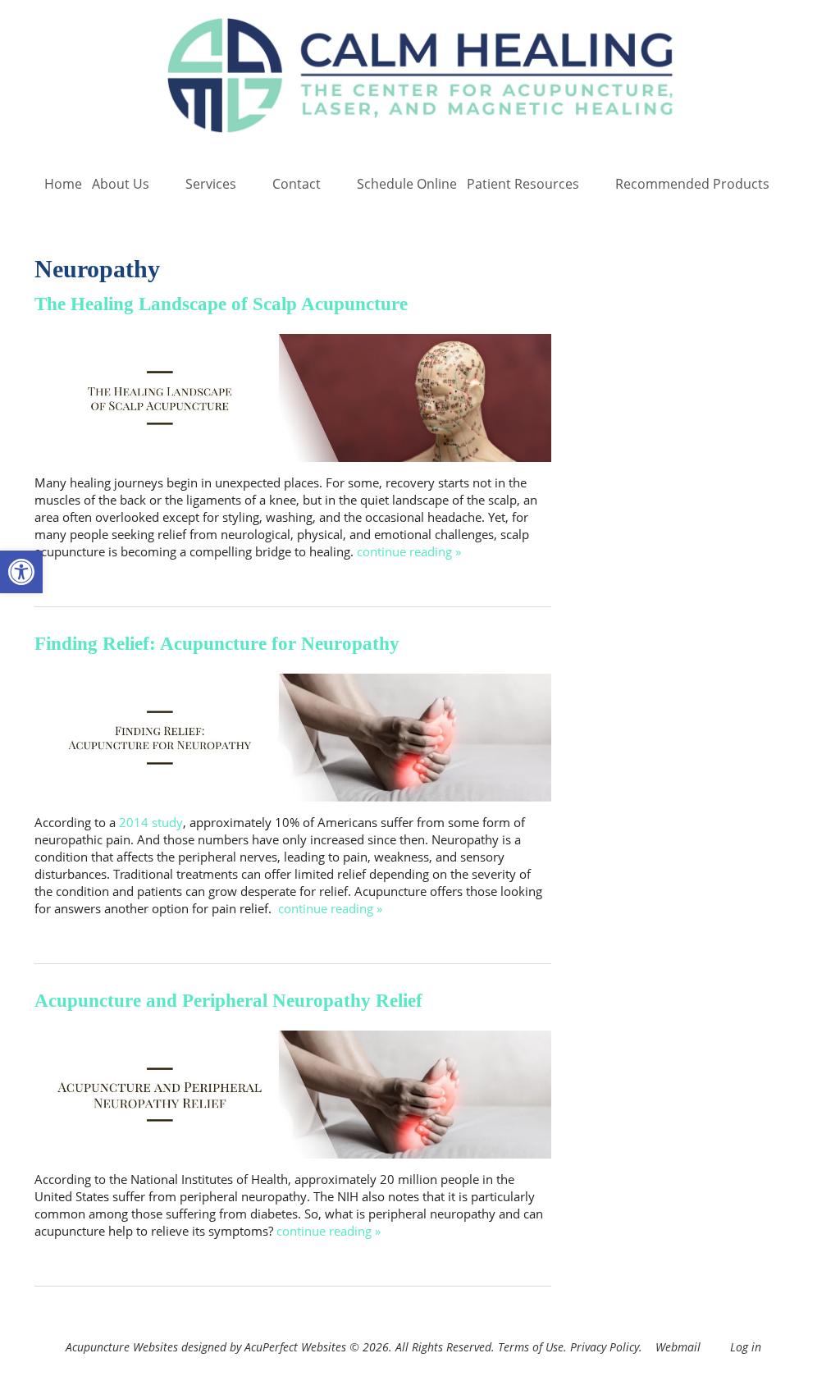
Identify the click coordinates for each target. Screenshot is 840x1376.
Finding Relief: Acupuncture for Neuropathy (216, 643)
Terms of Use (531, 1347)
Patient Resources (523, 184)
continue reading (409, 551)
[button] (21, 572)
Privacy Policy (604, 1347)
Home (63, 184)
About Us (120, 184)
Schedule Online (407, 184)
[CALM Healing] (420, 77)
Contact (296, 184)
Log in (745, 1347)
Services (210, 184)
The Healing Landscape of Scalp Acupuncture (221, 304)
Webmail (678, 1347)
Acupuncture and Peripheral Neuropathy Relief (228, 1000)
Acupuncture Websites (122, 1347)
